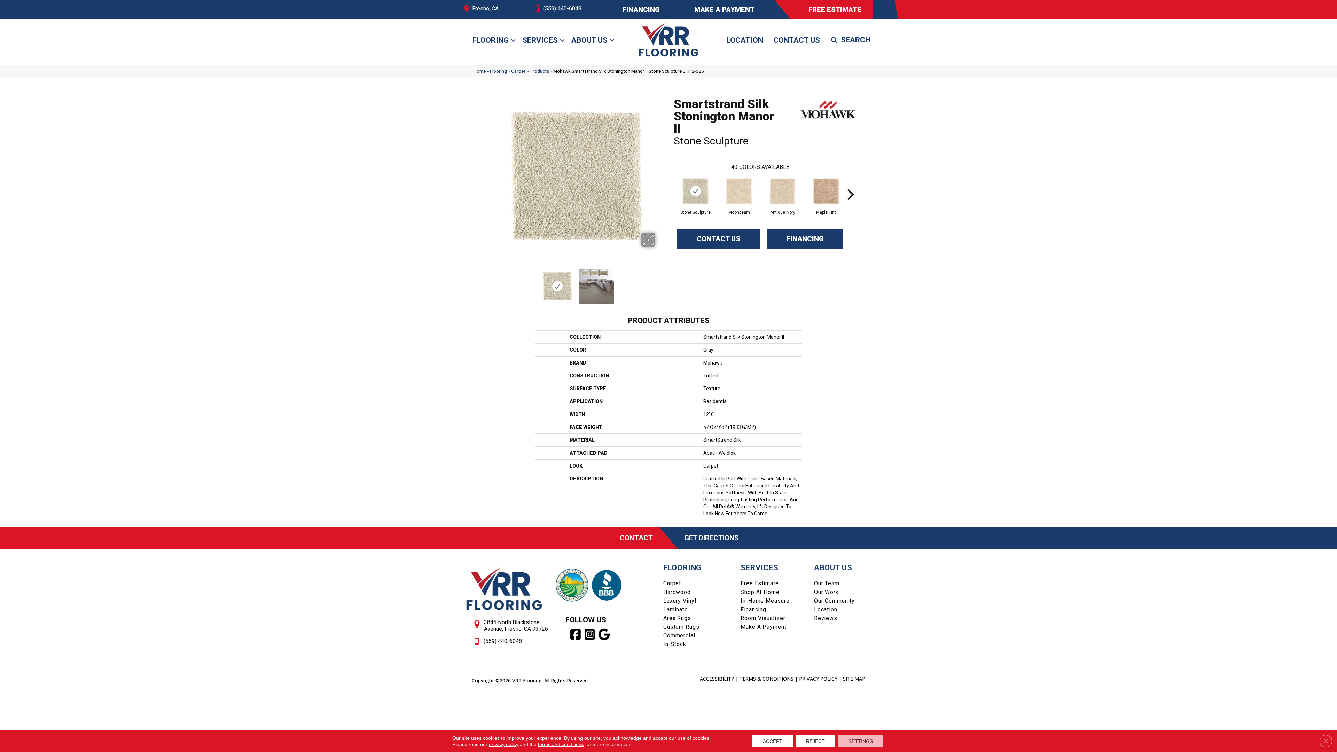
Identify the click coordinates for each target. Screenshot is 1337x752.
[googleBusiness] (604, 635)
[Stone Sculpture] (695, 191)
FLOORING (682, 567)
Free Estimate (760, 583)
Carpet (518, 71)
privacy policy (503, 744)
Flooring (490, 40)
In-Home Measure (765, 600)
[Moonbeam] (739, 191)
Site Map (854, 678)
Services (540, 40)
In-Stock (674, 644)
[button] (513, 40)
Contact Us (796, 40)
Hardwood (677, 592)
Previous (493, 282)
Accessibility (717, 678)
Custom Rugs (681, 627)
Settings (861, 741)
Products (539, 71)
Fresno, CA (485, 8)
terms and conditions (561, 744)
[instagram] (590, 635)
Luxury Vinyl (679, 600)
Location (744, 40)
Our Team (826, 583)
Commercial (679, 635)
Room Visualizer (763, 618)
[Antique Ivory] (782, 191)
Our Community (834, 600)
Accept (772, 741)
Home (480, 71)
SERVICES (759, 567)
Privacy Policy (818, 678)
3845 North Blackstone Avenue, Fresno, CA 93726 (516, 625)
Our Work (826, 592)
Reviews (825, 618)
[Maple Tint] (826, 191)
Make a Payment (763, 627)
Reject (815, 741)
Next (659, 282)
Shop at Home (760, 592)
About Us (589, 40)
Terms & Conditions (766, 678)
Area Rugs (677, 618)
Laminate (675, 609)
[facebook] (575, 635)
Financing (805, 239)
